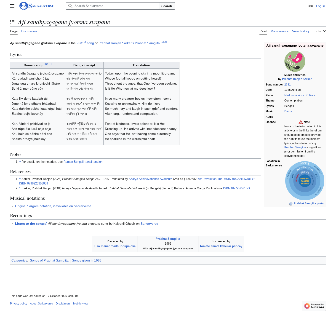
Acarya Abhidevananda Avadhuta (150, 179)
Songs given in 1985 (86, 260)
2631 (287, 84)
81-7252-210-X (240, 188)
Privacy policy (18, 303)
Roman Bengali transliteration (83, 161)
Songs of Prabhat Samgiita (49, 260)
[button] (12, 6)
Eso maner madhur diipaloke (115, 246)
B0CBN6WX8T (242, 179)
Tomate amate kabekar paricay (221, 246)
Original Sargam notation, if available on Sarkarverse (53, 206)
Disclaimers (63, 303)
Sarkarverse (149, 223)
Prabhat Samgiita (295, 147)
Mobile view (80, 303)
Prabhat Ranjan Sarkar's (116, 43)
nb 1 (48, 64)
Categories (19, 260)
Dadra (288, 111)
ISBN (22, 183)
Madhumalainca (294, 95)
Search (166, 6)
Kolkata (310, 95)
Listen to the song (29, 223)
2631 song (85, 43)
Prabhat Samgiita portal (309, 203)
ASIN (227, 179)
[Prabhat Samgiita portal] (291, 203)
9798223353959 (37, 183)
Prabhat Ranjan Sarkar (297, 79)
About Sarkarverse (41, 303)
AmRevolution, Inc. (210, 179)
